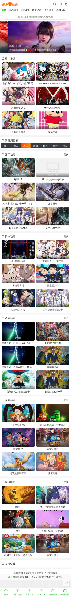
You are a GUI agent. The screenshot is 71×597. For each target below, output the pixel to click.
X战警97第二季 (53, 343)
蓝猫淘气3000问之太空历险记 (18, 83)
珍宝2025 (18, 449)
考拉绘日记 (18, 285)
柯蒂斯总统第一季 (53, 391)
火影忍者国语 (18, 132)
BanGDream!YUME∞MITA (53, 83)
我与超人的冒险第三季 (18, 391)
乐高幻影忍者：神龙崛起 (53, 425)
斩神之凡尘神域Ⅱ (53, 107)
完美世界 (18, 179)
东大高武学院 (53, 228)
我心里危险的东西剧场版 (53, 506)
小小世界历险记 (18, 425)
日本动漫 (25, 10)
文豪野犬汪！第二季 (52, 261)
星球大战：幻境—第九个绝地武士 (18, 367)
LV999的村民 (18, 309)
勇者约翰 (52, 473)
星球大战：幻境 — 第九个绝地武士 (18, 343)
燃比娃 (18, 506)
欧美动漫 (36, 10)
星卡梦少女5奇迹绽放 (53, 179)
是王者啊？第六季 (18, 228)
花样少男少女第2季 (53, 309)
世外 (18, 531)
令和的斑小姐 (18, 261)
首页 (4, 10)
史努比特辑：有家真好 (52, 531)
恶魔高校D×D (18, 107)
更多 (66, 154)
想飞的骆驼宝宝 (18, 473)
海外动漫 (48, 10)
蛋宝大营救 (53, 449)
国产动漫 (13, 10)
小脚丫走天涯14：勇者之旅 (18, 555)
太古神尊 (52, 203)
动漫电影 (60, 10)
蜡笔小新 (52, 132)
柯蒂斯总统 (53, 367)
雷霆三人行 (53, 285)
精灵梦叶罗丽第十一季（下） (18, 203)
